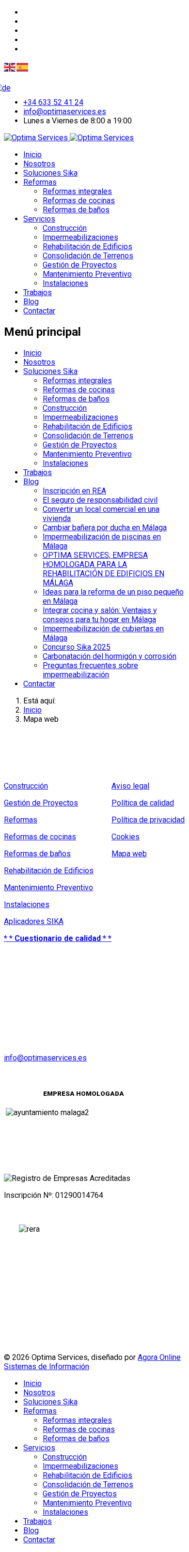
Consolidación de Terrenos (88, 255)
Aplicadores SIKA (33, 921)
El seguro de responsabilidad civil (100, 500)
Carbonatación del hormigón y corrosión (109, 656)
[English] (10, 66)
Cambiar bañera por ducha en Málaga (105, 527)
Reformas (40, 182)
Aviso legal (130, 786)
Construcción (65, 228)
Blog (31, 301)
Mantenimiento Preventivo (87, 274)
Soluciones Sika (50, 173)
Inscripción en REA (74, 490)
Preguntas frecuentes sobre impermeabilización (90, 670)
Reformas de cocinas (79, 200)
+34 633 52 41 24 (53, 102)
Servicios (39, 219)
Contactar (39, 310)
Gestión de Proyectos (80, 264)
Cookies (125, 836)
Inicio (32, 154)
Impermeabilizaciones (80, 237)
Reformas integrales (77, 191)
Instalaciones (65, 283)
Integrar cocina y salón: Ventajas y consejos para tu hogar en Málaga (100, 615)
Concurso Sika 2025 (76, 647)
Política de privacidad (148, 819)
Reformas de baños (76, 209)
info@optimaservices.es (64, 111)
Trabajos (37, 292)
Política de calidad (142, 802)
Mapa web (129, 853)
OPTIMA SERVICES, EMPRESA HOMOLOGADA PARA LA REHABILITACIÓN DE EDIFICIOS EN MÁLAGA (103, 569)
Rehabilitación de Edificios (87, 246)
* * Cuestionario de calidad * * (57, 938)
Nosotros (39, 163)
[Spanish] (22, 66)
